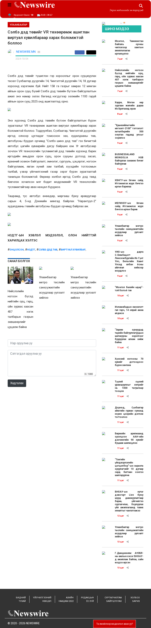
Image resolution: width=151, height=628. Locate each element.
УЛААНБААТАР (18, 24)
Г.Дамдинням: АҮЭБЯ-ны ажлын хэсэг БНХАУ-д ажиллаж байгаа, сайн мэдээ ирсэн (129, 558)
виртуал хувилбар (73, 249)
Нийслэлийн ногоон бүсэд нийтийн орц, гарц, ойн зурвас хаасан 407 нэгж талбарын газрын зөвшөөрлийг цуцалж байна (129, 78)
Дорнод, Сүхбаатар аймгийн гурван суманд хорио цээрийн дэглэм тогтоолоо (129, 412)
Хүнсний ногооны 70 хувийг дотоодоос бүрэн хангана (129, 361)
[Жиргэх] (91, 52)
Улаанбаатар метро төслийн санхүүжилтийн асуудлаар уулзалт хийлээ (129, 231)
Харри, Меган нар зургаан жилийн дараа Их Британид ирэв (129, 105)
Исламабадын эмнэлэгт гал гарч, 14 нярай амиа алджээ (129, 310)
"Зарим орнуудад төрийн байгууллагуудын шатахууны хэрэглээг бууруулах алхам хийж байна (129, 336)
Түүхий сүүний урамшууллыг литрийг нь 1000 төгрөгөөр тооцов (129, 386)
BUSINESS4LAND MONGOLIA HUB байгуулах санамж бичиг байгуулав (129, 159)
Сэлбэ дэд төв (48, 249)
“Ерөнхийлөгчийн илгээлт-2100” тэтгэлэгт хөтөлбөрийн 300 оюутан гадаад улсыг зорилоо (129, 131)
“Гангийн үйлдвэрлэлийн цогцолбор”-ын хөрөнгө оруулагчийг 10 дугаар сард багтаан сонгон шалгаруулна (129, 467)
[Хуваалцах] (80, 52)
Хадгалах (17, 383)
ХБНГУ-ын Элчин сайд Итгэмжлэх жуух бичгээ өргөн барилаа (129, 183)
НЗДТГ (31, 249)
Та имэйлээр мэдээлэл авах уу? (114, 623)
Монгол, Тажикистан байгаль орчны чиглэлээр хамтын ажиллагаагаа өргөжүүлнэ (129, 47)
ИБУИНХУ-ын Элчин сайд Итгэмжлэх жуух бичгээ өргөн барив (129, 206)
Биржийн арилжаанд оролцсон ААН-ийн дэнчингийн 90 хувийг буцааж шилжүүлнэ (129, 438)
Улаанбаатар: (23, 15)
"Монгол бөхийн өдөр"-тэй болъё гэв (129, 289)
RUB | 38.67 (46, 15)
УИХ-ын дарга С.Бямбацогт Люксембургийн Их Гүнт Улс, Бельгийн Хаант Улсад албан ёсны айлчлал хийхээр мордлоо (129, 261)
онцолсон (17, 249)
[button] (121, 22)
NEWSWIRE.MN (26, 51)
